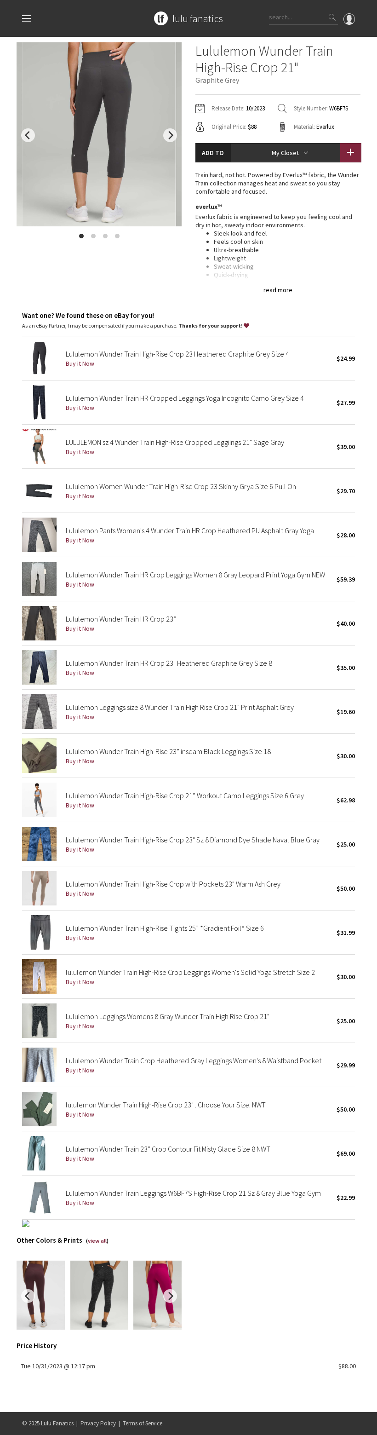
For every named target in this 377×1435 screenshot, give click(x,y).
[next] (170, 135)
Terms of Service (142, 1423)
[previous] (28, 135)
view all (97, 1240)
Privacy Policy (98, 1423)
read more (277, 290)
